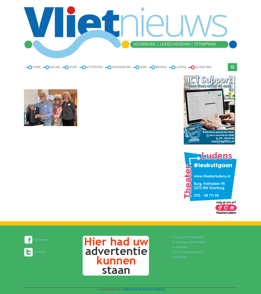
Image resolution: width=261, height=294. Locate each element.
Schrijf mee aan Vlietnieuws (190, 241)
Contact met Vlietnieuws (189, 236)
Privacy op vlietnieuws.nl (189, 251)
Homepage (181, 246)
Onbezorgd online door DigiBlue (144, 289)
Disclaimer (181, 256)
